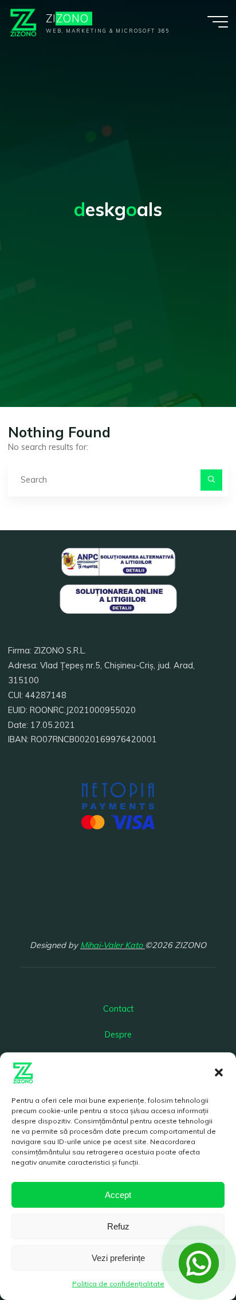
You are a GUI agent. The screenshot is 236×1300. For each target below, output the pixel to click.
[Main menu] (217, 22)
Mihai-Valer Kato (112, 945)
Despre (118, 1034)
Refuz (118, 1226)
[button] (219, 1072)
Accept (118, 1195)
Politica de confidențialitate (118, 1283)
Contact (118, 1009)
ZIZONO (67, 18)
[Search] (211, 480)
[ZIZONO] (23, 21)
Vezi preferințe (118, 1258)
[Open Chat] (199, 1263)
